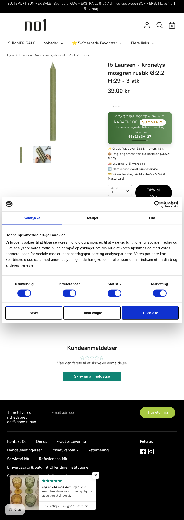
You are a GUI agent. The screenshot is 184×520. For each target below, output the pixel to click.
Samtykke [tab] (32, 218)
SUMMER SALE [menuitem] (21, 43)
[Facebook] (143, 451)
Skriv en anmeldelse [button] (92, 376)
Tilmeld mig (157, 412)
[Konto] (147, 23)
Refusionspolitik (53, 458)
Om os (41, 441)
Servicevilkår (18, 458)
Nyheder (51, 43)
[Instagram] (151, 451)
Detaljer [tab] (92, 218)
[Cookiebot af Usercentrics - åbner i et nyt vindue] (157, 204)
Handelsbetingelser (24, 450)
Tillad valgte (92, 313)
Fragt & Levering (71, 441)
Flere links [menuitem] (140, 43)
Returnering (98, 450)
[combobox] (120, 190)
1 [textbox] (112, 192)
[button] (95, 475)
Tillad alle (150, 313)
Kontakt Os (17, 441)
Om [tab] (152, 218)
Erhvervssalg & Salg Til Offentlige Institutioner (48, 467)
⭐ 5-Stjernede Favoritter (95, 43)
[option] (52, 103)
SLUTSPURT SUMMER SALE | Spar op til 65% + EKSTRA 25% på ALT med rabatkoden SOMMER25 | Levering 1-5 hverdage (92, 6)
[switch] (69, 293)
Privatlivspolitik (64, 450)
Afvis (33, 313)
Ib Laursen (114, 106)
